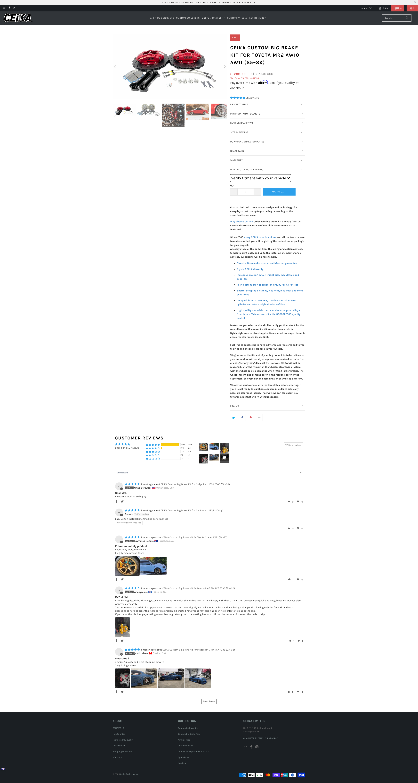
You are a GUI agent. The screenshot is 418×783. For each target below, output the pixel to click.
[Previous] (115, 66)
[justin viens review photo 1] (122, 678)
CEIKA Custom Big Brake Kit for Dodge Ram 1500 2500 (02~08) (195, 484)
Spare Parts (183, 757)
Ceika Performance (129, 774)
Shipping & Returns (122, 751)
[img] (132, 484)
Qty (232, 185)
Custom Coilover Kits (188, 728)
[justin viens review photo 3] (171, 678)
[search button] (407, 18)
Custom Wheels (185, 745)
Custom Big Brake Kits (189, 734)
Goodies (182, 763)
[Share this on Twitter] (233, 417)
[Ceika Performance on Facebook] (9, 8)
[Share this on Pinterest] (250, 417)
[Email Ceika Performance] (3, 8)
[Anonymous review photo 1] (122, 627)
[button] (397, 8)
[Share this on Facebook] (242, 417)
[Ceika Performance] (18, 18)
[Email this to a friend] (259, 417)
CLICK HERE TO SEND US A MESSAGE (260, 738)
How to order (119, 734)
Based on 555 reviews (127, 447)
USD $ (364, 8)
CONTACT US (118, 728)
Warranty (117, 757)
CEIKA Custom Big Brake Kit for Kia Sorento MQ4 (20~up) (192, 510)
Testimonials (119, 745)
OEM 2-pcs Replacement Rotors (193, 751)
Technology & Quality (123, 740)
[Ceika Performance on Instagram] (14, 8)
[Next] (224, 66)
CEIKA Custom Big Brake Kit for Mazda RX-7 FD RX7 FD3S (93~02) (198, 588)
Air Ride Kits (184, 740)
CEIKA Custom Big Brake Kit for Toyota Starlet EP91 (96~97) (194, 537)
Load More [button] (209, 701)
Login (385, 8)
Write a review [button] (293, 445)
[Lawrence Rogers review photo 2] (153, 566)
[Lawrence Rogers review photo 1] (127, 566)
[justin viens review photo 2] (144, 678)
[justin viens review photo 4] (198, 678)
